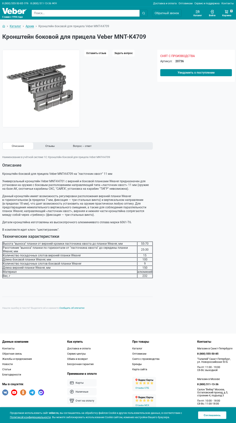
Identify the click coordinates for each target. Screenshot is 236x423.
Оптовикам (186, 3)
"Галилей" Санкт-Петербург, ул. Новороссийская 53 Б (214, 360)
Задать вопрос (123, 53)
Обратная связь (12, 353)
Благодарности (11, 374)
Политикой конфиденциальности (30, 417)
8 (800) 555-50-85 (12, 3)
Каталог (137, 348)
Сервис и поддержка (207, 3)
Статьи (6, 369)
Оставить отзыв (96, 53)
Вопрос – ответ (82, 145)
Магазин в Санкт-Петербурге (214, 348)
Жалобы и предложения (17, 358)
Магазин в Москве (208, 379)
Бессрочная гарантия (80, 364)
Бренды (137, 364)
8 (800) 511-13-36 (40, 3)
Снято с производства (146, 358)
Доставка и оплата (165, 3)
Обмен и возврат (77, 358)
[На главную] (3, 26)
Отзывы (50, 145)
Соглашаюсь (212, 415)
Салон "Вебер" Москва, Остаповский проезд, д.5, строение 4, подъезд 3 (212, 392)
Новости (7, 364)
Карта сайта (139, 369)
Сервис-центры (76, 353)
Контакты (227, 3)
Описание (18, 145)
